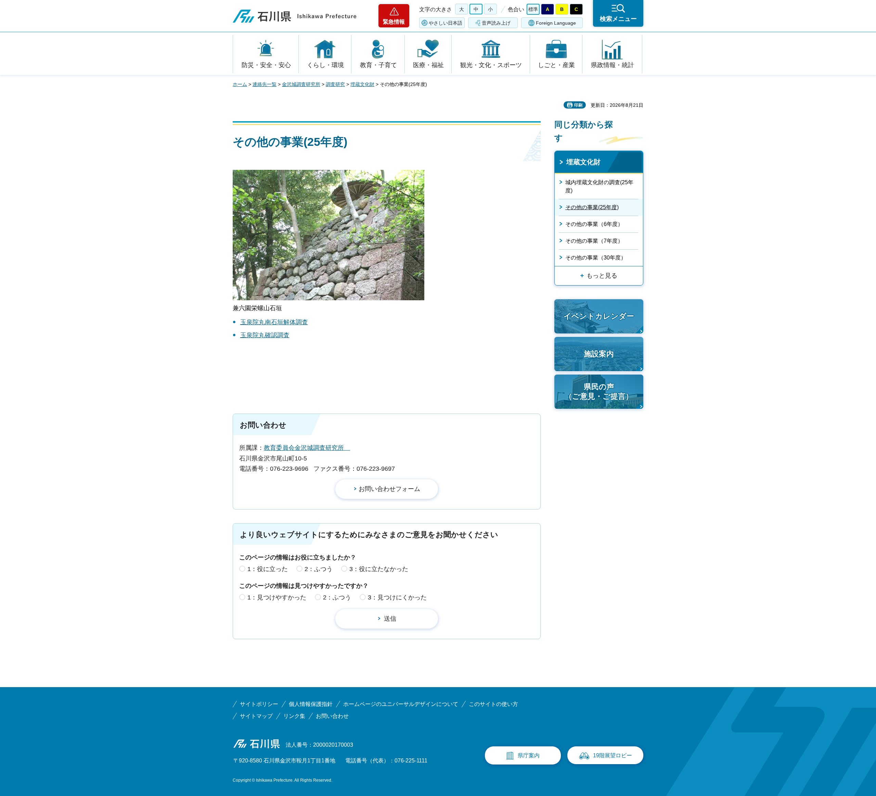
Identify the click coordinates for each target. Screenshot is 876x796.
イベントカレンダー (599, 316)
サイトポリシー (259, 704)
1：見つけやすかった (276, 597)
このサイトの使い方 (493, 704)
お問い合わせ (332, 716)
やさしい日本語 (445, 23)
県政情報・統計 (612, 65)
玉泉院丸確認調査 (264, 335)
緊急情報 (394, 22)
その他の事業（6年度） (594, 224)
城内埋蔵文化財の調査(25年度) (599, 186)
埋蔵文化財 (362, 84)
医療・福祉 (428, 65)
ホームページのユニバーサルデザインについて (400, 704)
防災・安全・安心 (266, 65)
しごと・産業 (556, 65)
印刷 (578, 105)
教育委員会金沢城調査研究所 (307, 447)
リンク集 (294, 716)
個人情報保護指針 (311, 704)
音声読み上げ (496, 23)
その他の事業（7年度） (594, 241)
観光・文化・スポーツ (491, 65)
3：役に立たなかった (378, 569)
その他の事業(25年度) (592, 207)
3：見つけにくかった (397, 597)
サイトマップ (256, 716)
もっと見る (602, 275)
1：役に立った (267, 569)
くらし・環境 (325, 65)
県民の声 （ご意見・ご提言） (599, 391)
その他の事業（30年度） (595, 258)
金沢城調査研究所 (301, 84)
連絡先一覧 (264, 84)
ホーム (240, 84)
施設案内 (599, 354)
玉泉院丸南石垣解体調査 (274, 322)
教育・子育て (378, 65)
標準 (533, 9)
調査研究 (335, 84)
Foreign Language (556, 23)
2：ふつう (319, 569)
